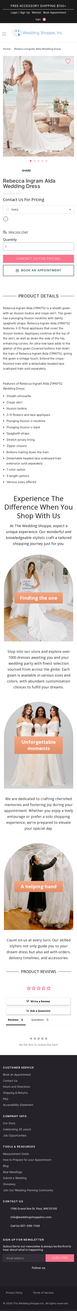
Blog (6, 1166)
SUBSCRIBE (60, 1258)
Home (7, 48)
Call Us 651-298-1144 (25, 1225)
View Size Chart (18, 232)
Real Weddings (12, 1172)
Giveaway (9, 1184)
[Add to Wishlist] (68, 61)
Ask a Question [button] (40, 1011)
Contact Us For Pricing (38, 259)
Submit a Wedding (15, 1178)
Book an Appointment (17, 1074)
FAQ (5, 1099)
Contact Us (10, 1080)
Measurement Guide (16, 1153)
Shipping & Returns (15, 1092)
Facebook (24, 1274)
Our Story (9, 1123)
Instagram (32, 1274)
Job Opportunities (14, 1135)
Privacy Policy (14, 1292)
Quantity (10, 239)
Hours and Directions (16, 1086)
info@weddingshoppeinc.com (31, 1217)
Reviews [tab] (13, 1019)
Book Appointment (54, 12)
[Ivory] (5, 218)
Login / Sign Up (20, 12)
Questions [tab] (37, 1019)
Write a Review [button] (40, 1001)
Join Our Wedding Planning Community (28, 1190)
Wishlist (36, 12)
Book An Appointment (41, 270)
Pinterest (51, 1274)
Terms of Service (43, 1292)
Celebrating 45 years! (17, 1129)
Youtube (41, 1274)
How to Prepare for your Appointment (27, 1159)
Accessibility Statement (18, 1104)
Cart (40, 19)
